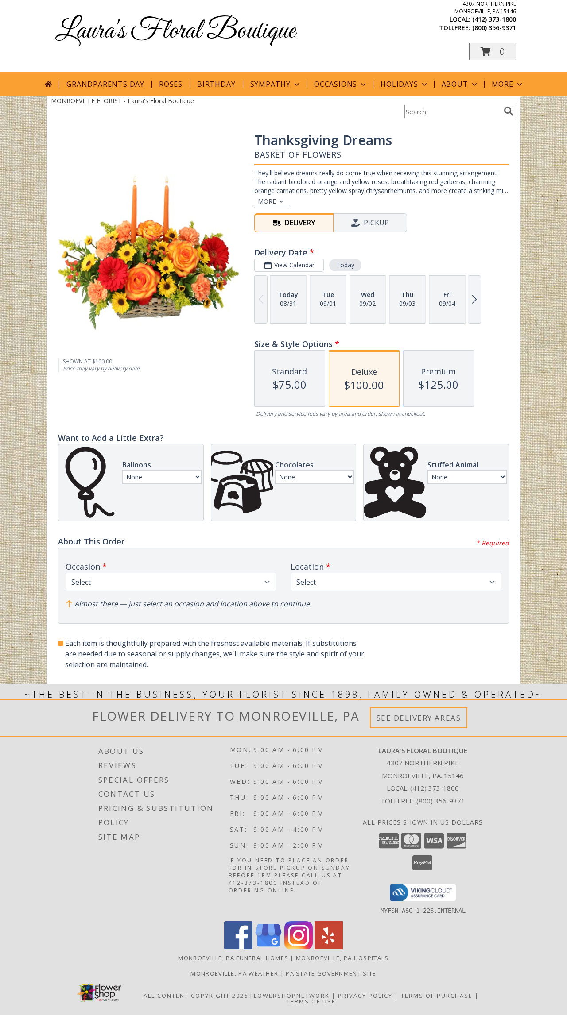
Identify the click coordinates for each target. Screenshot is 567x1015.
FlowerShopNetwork (290, 996)
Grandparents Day (105, 84)
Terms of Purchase (437, 996)
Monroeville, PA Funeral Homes (233, 958)
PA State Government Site (331, 973)
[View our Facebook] (238, 947)
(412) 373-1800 (494, 19)
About (455, 84)
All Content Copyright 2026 (196, 996)
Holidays (399, 84)
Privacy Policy (365, 996)
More (502, 84)
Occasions (335, 84)
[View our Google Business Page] (268, 947)
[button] (492, 51)
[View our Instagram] (298, 947)
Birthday (216, 84)
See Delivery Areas (419, 718)
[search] (508, 111)
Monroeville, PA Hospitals (342, 958)
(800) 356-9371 (494, 27)
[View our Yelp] (329, 947)
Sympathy (270, 84)
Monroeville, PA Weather (234, 973)
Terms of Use (311, 1001)
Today (345, 265)
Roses (171, 84)
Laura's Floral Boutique (175, 31)
